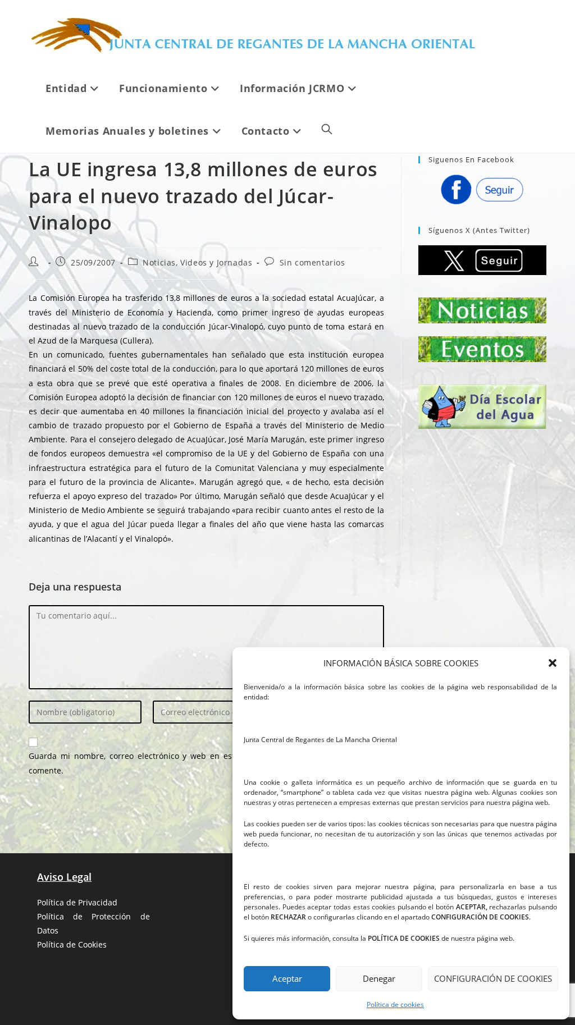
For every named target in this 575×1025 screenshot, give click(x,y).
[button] (552, 663)
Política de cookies (395, 1004)
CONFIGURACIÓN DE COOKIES (493, 978)
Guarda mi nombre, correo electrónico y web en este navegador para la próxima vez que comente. (206, 763)
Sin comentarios (312, 262)
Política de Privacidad (77, 902)
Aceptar (287, 978)
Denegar (379, 978)
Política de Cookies (72, 944)
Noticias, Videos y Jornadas (197, 262)
